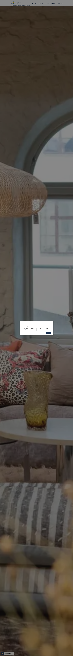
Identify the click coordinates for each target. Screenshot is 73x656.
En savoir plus (32, 326)
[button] (25, 332)
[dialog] (36, 328)
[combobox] (51, 321)
